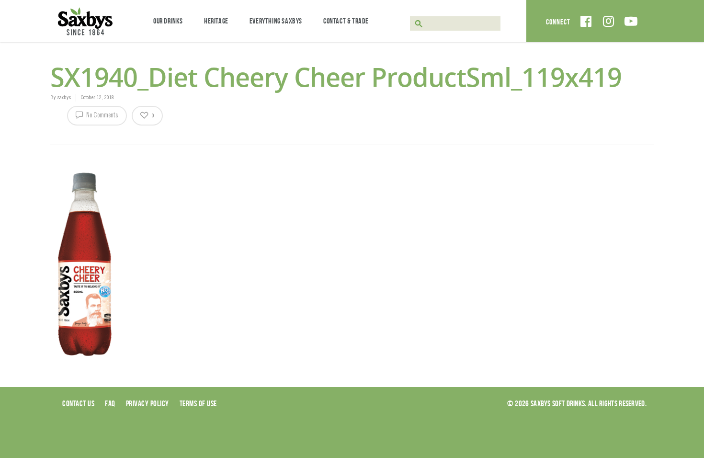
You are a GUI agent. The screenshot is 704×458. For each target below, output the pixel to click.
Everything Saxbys (276, 21)
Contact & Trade (346, 21)
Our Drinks (168, 21)
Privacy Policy (147, 403)
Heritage (216, 21)
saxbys (64, 98)
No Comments (101, 116)
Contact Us (78, 403)
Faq (110, 403)
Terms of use (198, 403)
